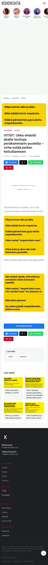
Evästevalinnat (6, 561)
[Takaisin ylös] (43, 553)
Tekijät (4, 491)
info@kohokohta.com (10, 447)
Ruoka (4, 476)
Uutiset (4, 468)
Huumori (15, 98)
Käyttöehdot (17, 561)
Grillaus (5, 512)
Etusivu (7, 98)
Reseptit (5, 517)
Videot (4, 472)
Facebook (5, 531)
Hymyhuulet (6, 521)
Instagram (5, 535)
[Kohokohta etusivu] (11, 3)
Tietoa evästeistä (27, 561)
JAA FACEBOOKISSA (24, 326)
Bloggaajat (6, 495)
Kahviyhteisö (6, 508)
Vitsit (23, 98)
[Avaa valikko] (44, 3)
